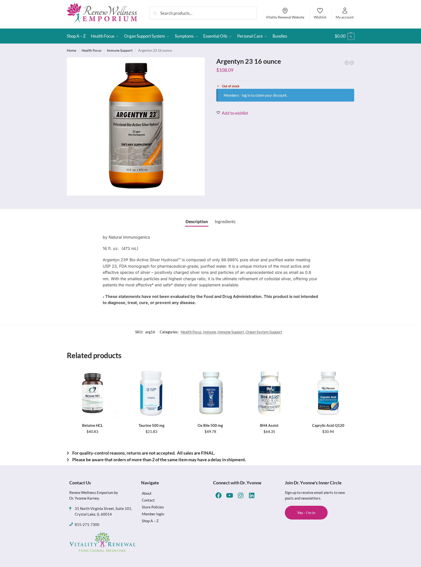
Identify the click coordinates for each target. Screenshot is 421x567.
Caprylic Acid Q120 (328, 425)
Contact (148, 500)
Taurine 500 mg (151, 425)
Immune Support (119, 50)
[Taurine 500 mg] (151, 393)
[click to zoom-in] (136, 126)
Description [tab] (197, 221)
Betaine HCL (92, 425)
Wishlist (320, 17)
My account (345, 17)
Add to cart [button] (92, 442)
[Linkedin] (251, 495)
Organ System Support (264, 332)
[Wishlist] (111, 374)
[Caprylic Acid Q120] (328, 393)
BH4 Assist (269, 425)
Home (71, 50)
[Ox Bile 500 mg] (210, 393)
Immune (209, 332)
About (147, 493)
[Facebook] (218, 495)
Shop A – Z (150, 521)
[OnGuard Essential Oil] (346, 62)
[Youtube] (229, 495)
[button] (344, 36)
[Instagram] (240, 495)
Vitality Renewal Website (285, 17)
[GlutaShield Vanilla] (351, 62)
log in (246, 95)
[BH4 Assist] (269, 393)
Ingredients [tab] (225, 221)
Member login (153, 514)
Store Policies (153, 507)
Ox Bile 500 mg (210, 425)
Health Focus (92, 50)
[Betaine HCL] (92, 393)
